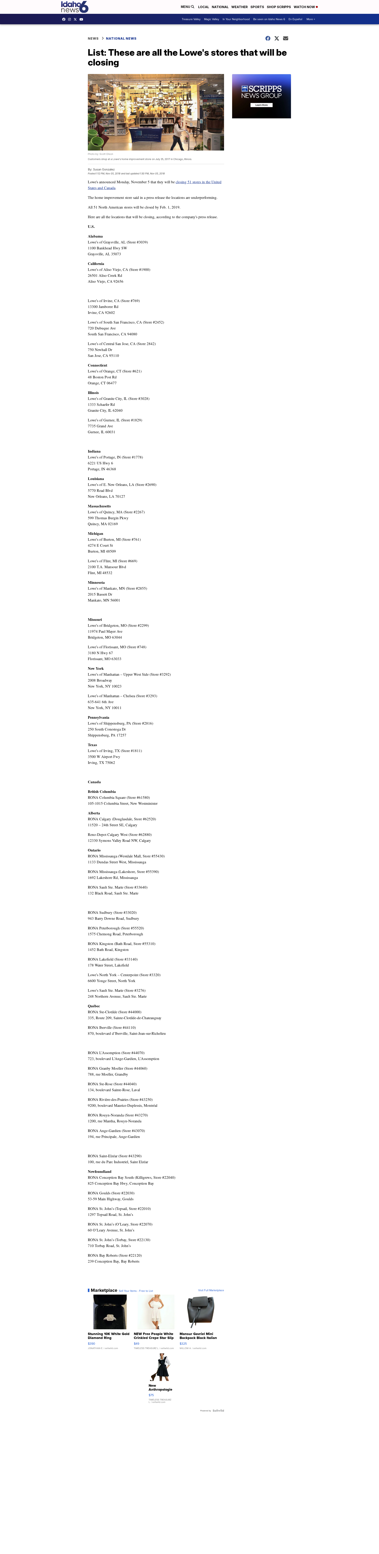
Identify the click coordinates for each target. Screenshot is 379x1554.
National (220, 7)
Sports (257, 7)
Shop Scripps (279, 7)
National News (121, 38)
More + (311, 19)
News (93, 38)
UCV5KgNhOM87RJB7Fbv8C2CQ (82, 19)
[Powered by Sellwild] (218, 1410)
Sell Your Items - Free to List (136, 1290)
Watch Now (305, 7)
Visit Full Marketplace (211, 1290)
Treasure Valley (191, 19)
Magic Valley (211, 19)
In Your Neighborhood (236, 19)
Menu (186, 6)
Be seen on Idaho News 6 (269, 19)
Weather (239, 7)
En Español (295, 19)
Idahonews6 (64, 19)
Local (203, 7)
